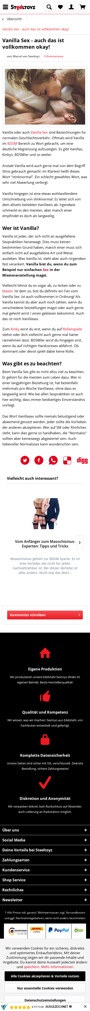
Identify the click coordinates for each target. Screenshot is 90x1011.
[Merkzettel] (60, 7)
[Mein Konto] (71, 7)
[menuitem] (6, 7)
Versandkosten (75, 912)
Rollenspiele (72, 329)
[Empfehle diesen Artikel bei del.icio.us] (70, 460)
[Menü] (6, 7)
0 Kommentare (53, 56)
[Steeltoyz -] (23, 7)
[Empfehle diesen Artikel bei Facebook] (41, 460)
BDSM (12, 143)
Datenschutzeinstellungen (45, 1000)
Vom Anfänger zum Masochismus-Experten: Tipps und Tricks (45, 544)
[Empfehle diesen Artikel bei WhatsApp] (55, 460)
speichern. (32, 966)
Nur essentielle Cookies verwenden (45, 988)
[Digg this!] (82, 460)
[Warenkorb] (82, 7)
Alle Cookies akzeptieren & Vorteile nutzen (45, 976)
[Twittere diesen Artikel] (27, 460)
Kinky (15, 329)
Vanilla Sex (39, 132)
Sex (46, 269)
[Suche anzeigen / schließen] (48, 7)
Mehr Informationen (57, 966)
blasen (7, 291)
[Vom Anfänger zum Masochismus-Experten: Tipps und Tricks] (45, 513)
